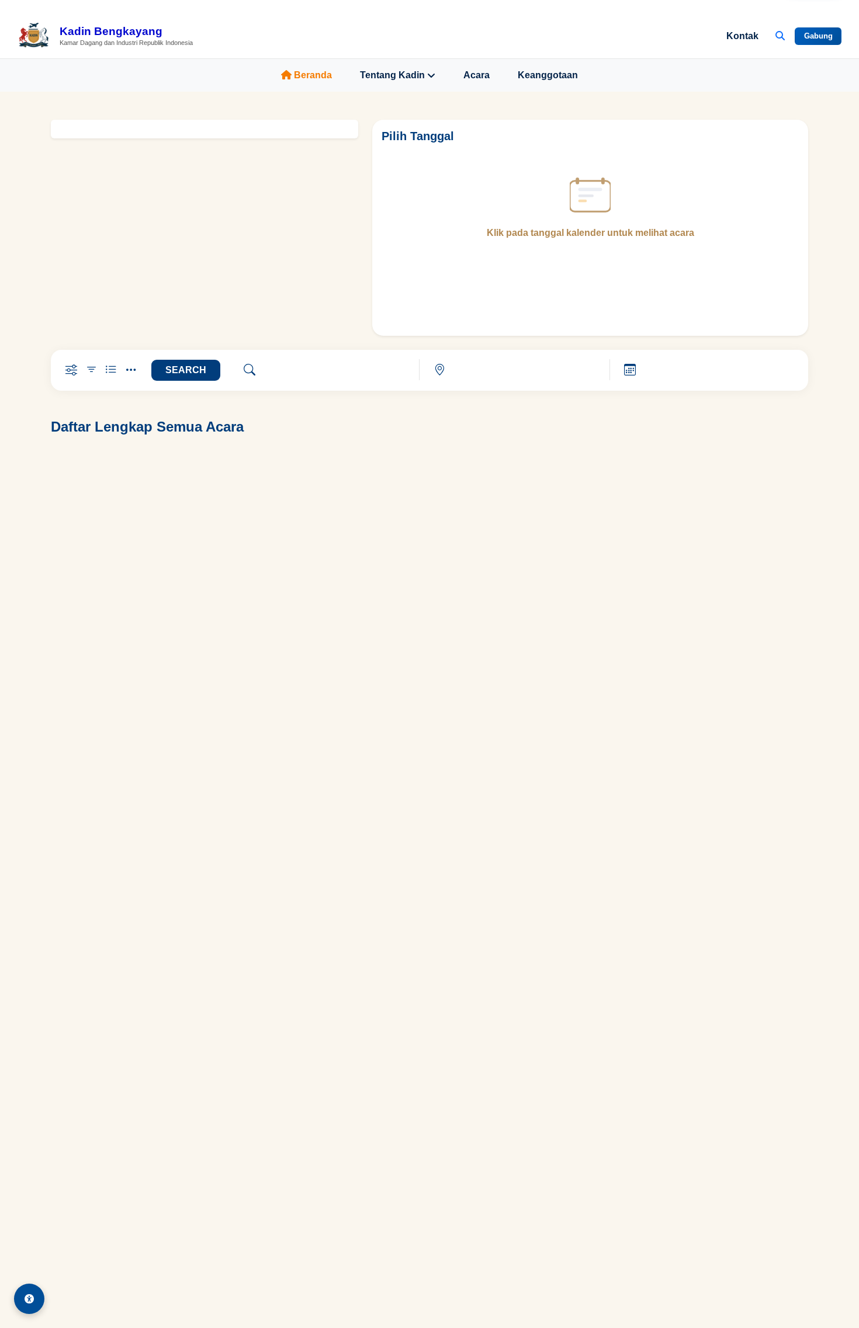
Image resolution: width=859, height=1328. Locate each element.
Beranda (313, 75)
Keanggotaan (548, 75)
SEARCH (185, 370)
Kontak (742, 36)
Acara (476, 75)
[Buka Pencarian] (780, 36)
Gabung (818, 36)
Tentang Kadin (392, 75)
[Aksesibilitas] (29, 1299)
